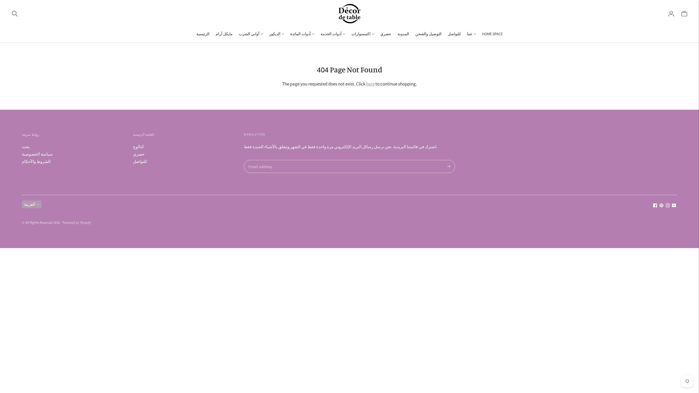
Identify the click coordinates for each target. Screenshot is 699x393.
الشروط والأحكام (36, 161)
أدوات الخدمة (331, 33)
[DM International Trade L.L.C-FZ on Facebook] (655, 206)
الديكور (274, 33)
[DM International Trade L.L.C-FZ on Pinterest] (661, 206)
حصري (385, 33)
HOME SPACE (492, 33)
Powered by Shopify (76, 222)
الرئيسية (202, 33)
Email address (259, 160)
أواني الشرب (249, 33)
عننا (469, 33)
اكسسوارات (361, 33)
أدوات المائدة (300, 33)
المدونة (403, 33)
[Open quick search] (15, 14)
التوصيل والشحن (428, 33)
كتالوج (138, 146)
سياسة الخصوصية (37, 154)
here (370, 84)
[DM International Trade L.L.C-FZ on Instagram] (668, 206)
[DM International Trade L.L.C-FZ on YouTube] (674, 206)
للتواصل (454, 33)
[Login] (671, 14)
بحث (26, 146)
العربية (29, 204)
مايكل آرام (224, 33)
